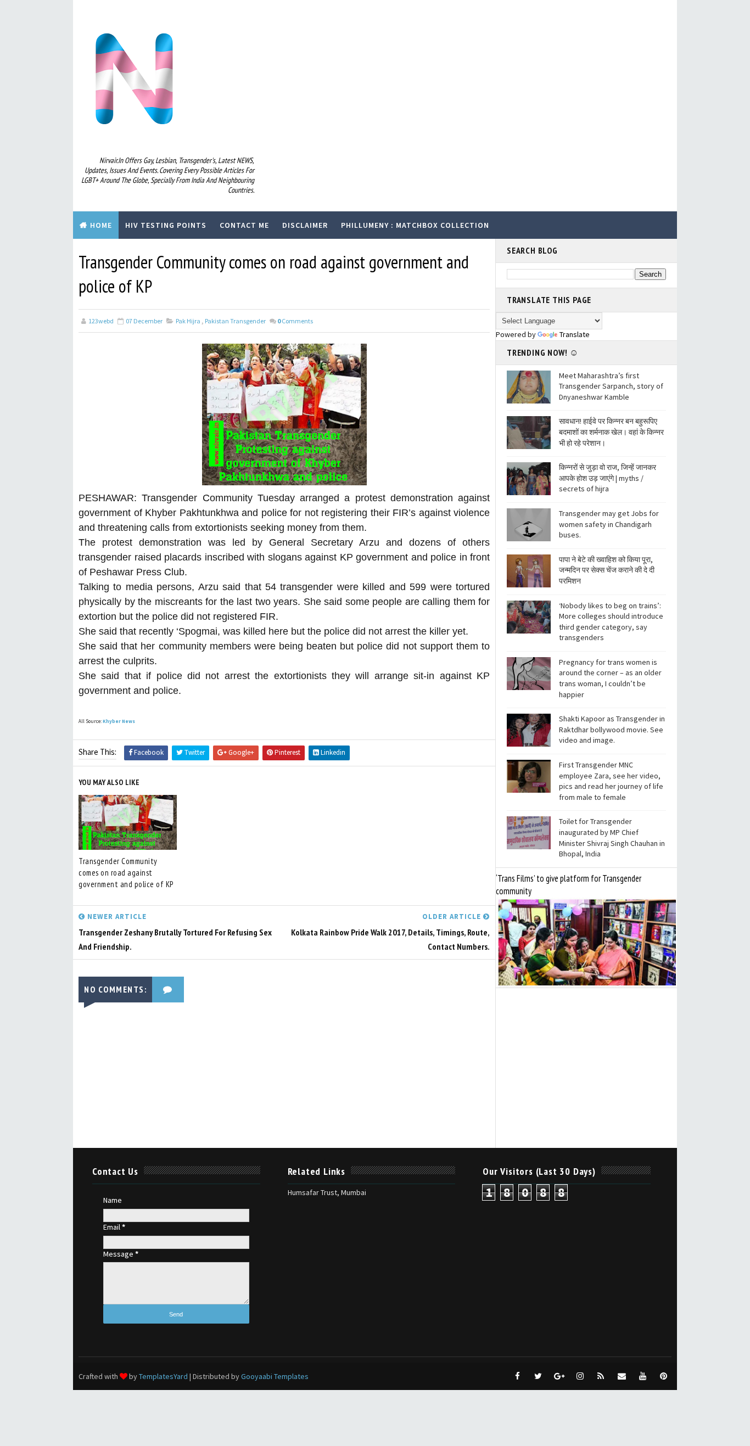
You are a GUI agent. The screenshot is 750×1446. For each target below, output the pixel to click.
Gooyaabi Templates (275, 1376)
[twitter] (538, 1376)
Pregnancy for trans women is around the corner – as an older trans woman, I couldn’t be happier (610, 678)
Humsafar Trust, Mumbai (327, 1192)
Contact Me (244, 225)
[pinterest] (663, 1376)
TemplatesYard (163, 1376)
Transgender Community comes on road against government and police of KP (126, 872)
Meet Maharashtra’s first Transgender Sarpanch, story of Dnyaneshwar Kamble (611, 386)
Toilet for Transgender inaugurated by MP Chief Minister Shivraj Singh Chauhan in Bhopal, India (612, 837)
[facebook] (517, 1376)
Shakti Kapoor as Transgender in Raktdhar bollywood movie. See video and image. (612, 729)
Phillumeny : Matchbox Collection (415, 225)
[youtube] (642, 1376)
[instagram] (580, 1376)
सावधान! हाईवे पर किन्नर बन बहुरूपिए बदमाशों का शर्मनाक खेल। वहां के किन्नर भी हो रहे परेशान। (611, 431)
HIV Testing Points (165, 225)
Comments (295, 321)
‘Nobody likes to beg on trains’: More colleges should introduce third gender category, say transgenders (611, 622)
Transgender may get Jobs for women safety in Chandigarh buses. (609, 524)
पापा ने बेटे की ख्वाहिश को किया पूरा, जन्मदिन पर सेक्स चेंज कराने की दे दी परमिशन (606, 570)
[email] (621, 1376)
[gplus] (559, 1376)
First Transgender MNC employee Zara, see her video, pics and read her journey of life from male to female (611, 781)
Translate (574, 334)
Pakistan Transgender (235, 321)
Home (101, 225)
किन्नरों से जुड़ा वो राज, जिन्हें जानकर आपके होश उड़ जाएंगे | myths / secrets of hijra (607, 478)
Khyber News (119, 721)
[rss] (600, 1376)
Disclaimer (305, 225)
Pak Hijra (188, 321)
